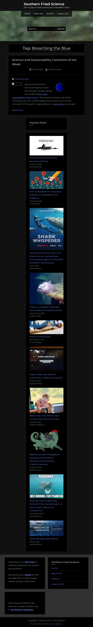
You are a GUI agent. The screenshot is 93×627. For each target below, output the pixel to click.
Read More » (18, 110)
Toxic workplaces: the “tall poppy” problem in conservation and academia (46, 194)
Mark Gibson (59, 104)
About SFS (38, 14)
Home (27, 14)
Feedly (28, 575)
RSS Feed (29, 562)
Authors (50, 14)
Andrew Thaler (54, 69)
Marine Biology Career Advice (44, 539)
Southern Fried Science (44, 4)
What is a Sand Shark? (40, 337)
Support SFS (62, 14)
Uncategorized (21, 79)
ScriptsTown (58, 624)
